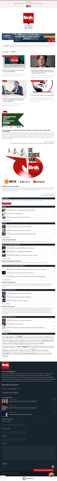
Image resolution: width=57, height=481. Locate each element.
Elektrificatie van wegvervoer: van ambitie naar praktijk (18, 230)
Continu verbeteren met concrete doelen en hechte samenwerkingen (20, 210)
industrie (16, 343)
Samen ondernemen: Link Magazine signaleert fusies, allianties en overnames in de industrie (26, 269)
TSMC (46, 350)
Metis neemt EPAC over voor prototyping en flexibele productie (19, 251)
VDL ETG (49, 353)
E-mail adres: (5, 388)
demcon (5, 340)
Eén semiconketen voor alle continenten (14, 323)
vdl (45, 353)
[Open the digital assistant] (51, 475)
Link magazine (23, 346)
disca (18, 340)
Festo (35, 340)
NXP (53, 347)
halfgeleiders (5, 343)
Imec (10, 343)
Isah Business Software (34, 343)
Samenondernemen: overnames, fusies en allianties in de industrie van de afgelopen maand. (26, 276)
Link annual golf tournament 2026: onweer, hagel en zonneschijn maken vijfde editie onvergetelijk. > (32, 143)
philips (5, 350)
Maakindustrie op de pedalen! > (47, 195)
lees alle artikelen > (6, 220)
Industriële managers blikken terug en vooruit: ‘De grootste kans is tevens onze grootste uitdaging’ (13, 100)
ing (21, 343)
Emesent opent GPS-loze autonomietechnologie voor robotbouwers (20, 248)
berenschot (33, 337)
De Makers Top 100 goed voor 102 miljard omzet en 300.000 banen (13, 71)
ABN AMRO (9, 337)
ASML (19, 336)
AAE (3, 337)
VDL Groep (5, 356)
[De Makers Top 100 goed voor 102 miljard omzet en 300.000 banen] (14, 61)
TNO (33, 350)
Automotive (26, 337)
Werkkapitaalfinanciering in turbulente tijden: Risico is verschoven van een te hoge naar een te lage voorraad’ (42, 72)
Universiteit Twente (28, 353)
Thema (4, 81)
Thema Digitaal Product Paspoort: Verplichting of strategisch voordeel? (21, 233)
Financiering (35, 56)
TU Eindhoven (15, 353)
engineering (30, 340)
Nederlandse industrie (45, 347)
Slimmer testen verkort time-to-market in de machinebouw (28, 3)
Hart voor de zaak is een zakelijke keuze (14, 213)
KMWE (42, 343)
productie (10, 350)
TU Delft (6, 353)
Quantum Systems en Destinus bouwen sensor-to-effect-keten (19, 272)
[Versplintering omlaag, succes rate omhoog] (42, 86)
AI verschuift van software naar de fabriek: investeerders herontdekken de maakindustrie (25, 327)
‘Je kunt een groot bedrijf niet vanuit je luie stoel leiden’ (17, 217)
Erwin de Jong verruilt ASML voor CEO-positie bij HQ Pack (23, 401)
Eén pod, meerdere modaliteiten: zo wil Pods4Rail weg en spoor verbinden (22, 255)
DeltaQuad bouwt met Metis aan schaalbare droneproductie (18, 296)
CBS (47, 337)
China (51, 337)
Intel (24, 343)
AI (14, 337)
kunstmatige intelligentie (9, 347)
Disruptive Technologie (37, 81)
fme (39, 340)
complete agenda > (6, 237)
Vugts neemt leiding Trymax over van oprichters (20, 414)
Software (28, 350)
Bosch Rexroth (41, 337)
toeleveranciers (40, 350)
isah (28, 343)
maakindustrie (6, 56)
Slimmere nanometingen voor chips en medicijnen (17, 300)
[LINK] (28, 19)
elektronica (23, 340)
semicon (16, 350)
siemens (22, 350)
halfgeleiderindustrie (47, 340)
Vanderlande (40, 353)
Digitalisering (12, 340)
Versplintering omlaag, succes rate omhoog (42, 95)
